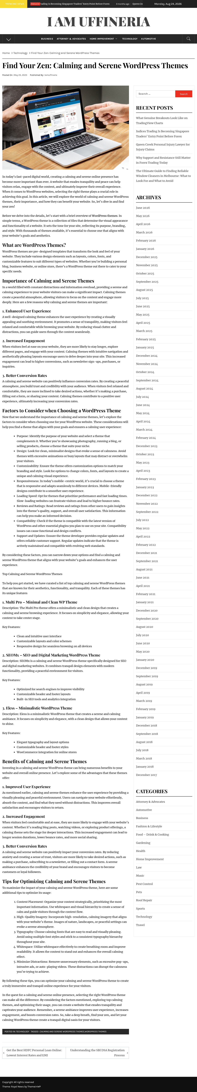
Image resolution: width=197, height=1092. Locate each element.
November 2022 (147, 503)
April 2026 (143, 224)
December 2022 (146, 495)
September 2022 (147, 512)
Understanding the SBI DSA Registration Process (97, 1052)
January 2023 (145, 487)
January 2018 (145, 766)
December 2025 (146, 257)
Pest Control (144, 884)
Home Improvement (102, 38)
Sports (140, 908)
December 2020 (147, 610)
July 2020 (142, 635)
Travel (140, 925)
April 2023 (143, 470)
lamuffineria (51, 75)
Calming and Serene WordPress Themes (62, 1031)
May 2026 (143, 216)
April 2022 (143, 536)
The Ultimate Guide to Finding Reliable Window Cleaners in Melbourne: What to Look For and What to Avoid (163, 176)
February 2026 (146, 240)
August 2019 (144, 684)
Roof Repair (144, 900)
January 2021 (145, 602)
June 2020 (143, 643)
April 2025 (143, 323)
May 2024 (143, 413)
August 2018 (144, 742)
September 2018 (147, 734)
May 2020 (143, 651)
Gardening (143, 843)
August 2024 (144, 388)
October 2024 (145, 372)
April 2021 (143, 586)
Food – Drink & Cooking (152, 834)
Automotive (148, 38)
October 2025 (145, 273)
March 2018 (144, 758)
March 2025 (144, 331)
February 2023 (146, 479)
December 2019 (146, 668)
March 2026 (144, 232)
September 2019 (147, 676)
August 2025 (144, 290)
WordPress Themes (96, 1031)
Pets (139, 892)
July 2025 (142, 298)
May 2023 (142, 462)
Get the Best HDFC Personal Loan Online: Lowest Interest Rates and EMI (34, 1052)
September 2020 (147, 618)
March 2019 (144, 701)
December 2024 (147, 355)
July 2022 (142, 520)
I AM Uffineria (98, 21)
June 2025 (143, 306)
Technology (129, 38)
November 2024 (147, 364)
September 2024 (147, 380)
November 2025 (147, 265)
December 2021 (146, 553)
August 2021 (144, 569)
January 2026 (145, 249)
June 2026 (143, 208)
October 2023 (145, 454)
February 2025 (146, 339)
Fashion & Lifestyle (149, 826)
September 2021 (147, 561)
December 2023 (146, 446)
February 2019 (145, 709)
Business (47, 38)
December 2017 (146, 775)
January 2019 (145, 717)
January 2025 (145, 347)
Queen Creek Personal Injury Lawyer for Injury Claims (117, 3)
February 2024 (146, 438)
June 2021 (142, 577)
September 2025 (147, 281)
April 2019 (143, 692)
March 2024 (144, 429)
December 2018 (146, 725)
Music (140, 875)
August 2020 (144, 627)
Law (139, 867)
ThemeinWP (34, 1086)
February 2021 (145, 594)
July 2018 (142, 750)
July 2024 (142, 397)
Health (140, 851)
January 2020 (145, 660)
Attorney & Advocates (71, 38)
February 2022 (146, 545)
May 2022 (142, 528)
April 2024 (143, 421)
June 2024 (143, 405)
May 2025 (142, 314)
